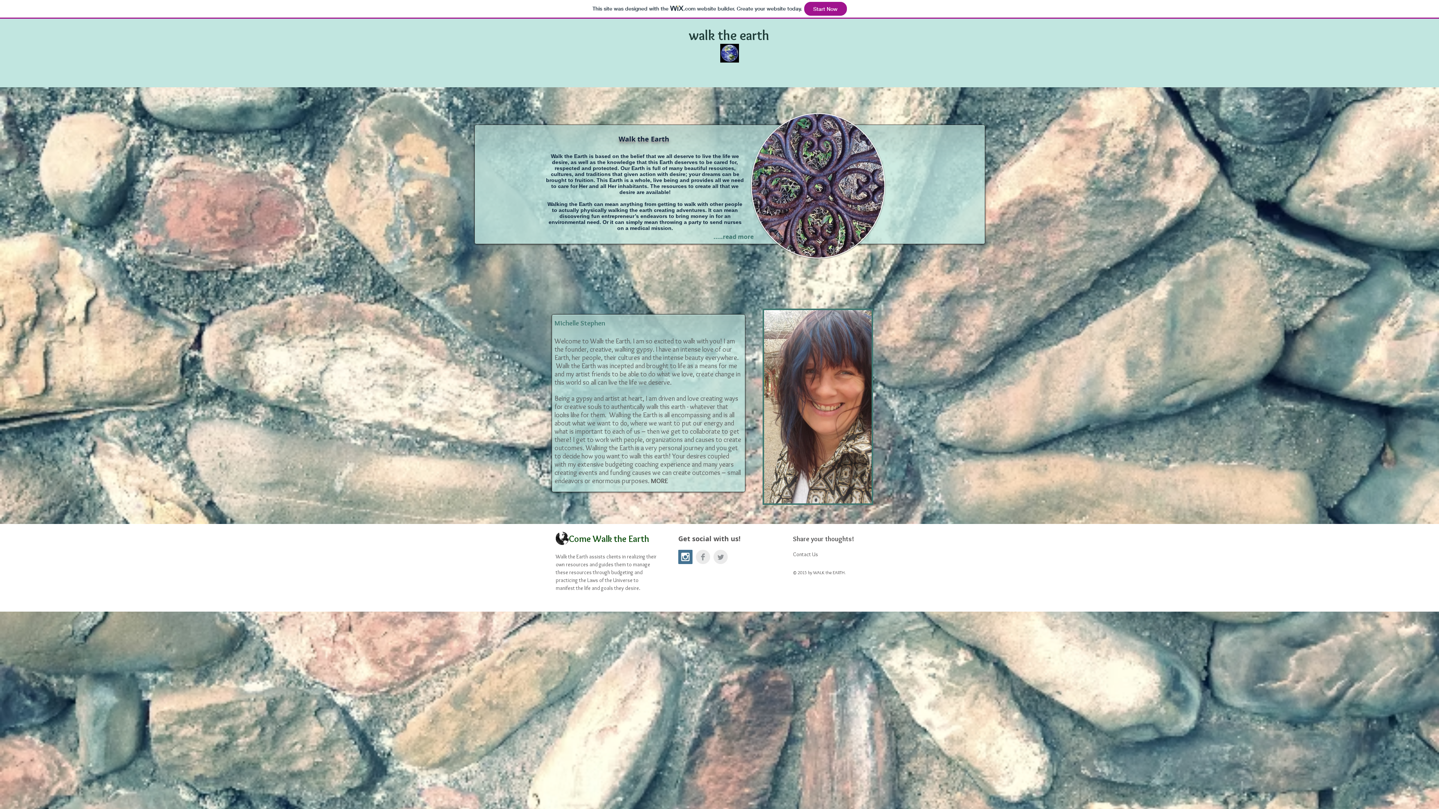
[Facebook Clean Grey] (703, 557)
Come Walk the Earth (609, 538)
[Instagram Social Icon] (685, 557)
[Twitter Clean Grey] (721, 557)
